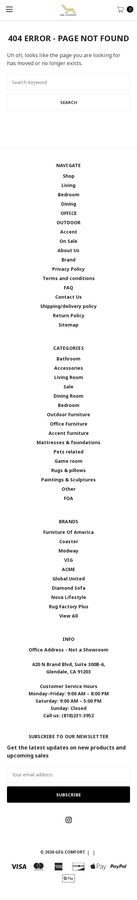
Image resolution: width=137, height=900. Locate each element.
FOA (68, 498)
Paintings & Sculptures (68, 479)
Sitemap (68, 325)
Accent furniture (69, 433)
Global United (69, 578)
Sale (68, 386)
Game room (68, 461)
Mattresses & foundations (68, 442)
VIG (68, 560)
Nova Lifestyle (68, 597)
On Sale (68, 241)
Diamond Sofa (68, 588)
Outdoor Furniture (68, 414)
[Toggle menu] (9, 9)
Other (68, 489)
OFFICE (69, 213)
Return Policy (68, 315)
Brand (68, 259)
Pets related (68, 452)
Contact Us (68, 297)
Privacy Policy (68, 269)
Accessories (68, 368)
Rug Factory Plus (68, 606)
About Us (68, 250)
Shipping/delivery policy (68, 306)
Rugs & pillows (68, 470)
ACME (68, 569)
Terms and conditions (69, 278)
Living (68, 185)
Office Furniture (68, 424)
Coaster (68, 541)
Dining (68, 204)
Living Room (68, 377)
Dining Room (68, 396)
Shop (68, 176)
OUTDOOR (68, 222)
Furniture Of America (68, 532)
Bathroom (68, 358)
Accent (68, 232)
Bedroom (68, 194)
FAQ (68, 287)
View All (68, 616)
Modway (68, 551)
